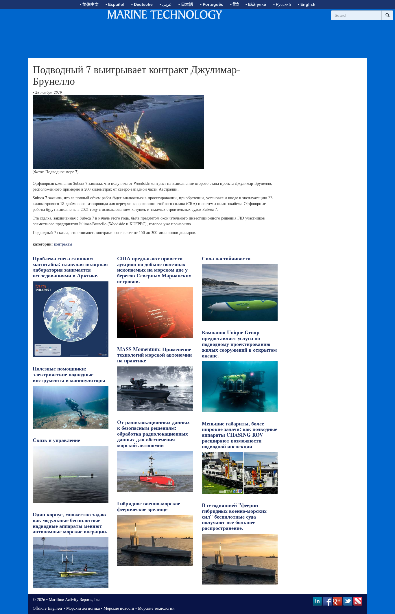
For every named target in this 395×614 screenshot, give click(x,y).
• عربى (165, 4)
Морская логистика (83, 608)
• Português (211, 4)
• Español (115, 4)
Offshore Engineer (47, 608)
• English (306, 4)
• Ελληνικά (256, 4)
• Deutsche (142, 4)
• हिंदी (234, 4)
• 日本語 (185, 4)
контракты (63, 244)
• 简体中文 (89, 4)
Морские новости (119, 608)
